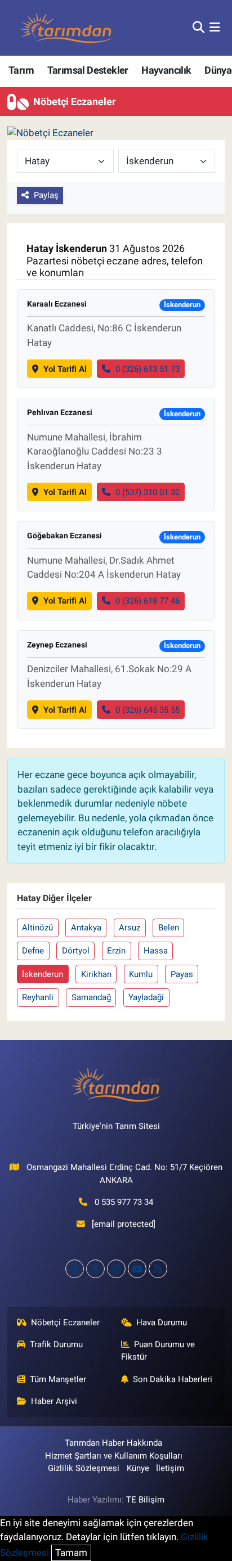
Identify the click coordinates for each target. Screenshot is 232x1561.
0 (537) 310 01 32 (147, 492)
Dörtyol (76, 951)
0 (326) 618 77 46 (147, 601)
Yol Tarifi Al (65, 369)
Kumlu (141, 974)
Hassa (156, 951)
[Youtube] (137, 1268)
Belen (168, 928)
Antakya (86, 928)
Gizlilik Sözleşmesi (83, 1468)
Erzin (116, 951)
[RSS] (158, 1268)
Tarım (21, 70)
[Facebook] (74, 1268)
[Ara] (198, 27)
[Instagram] (116, 1268)
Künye (138, 1468)
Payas (182, 974)
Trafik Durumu (56, 1344)
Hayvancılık (166, 70)
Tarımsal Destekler (87, 70)
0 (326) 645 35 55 (147, 710)
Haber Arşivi (54, 1401)
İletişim (170, 1468)
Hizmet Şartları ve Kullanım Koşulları (113, 1456)
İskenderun (42, 974)
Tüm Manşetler (58, 1379)
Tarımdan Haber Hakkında (113, 1443)
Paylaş (46, 195)
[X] (95, 1268)
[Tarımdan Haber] (66, 27)
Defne (33, 951)
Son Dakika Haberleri (172, 1379)
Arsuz (129, 928)
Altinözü (37, 928)
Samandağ (91, 997)
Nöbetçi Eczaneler (65, 1322)
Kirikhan (96, 974)
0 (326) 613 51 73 (147, 369)
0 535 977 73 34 (124, 1202)
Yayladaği (146, 997)
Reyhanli (37, 997)
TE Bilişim (145, 1500)
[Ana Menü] (214, 27)
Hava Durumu (161, 1322)
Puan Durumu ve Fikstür (158, 1350)
